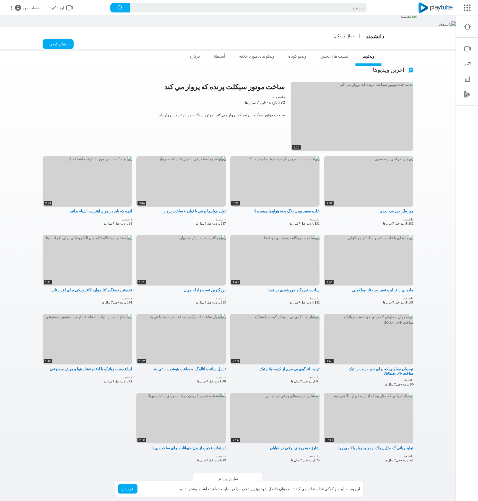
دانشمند (374, 36)
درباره (194, 55)
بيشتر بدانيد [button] (188, 488)
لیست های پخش (334, 55)
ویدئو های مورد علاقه (256, 55)
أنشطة (219, 55)
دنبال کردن (58, 44)
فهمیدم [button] (127, 488)
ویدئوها (368, 55)
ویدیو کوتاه (297, 55)
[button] (25, 7)
